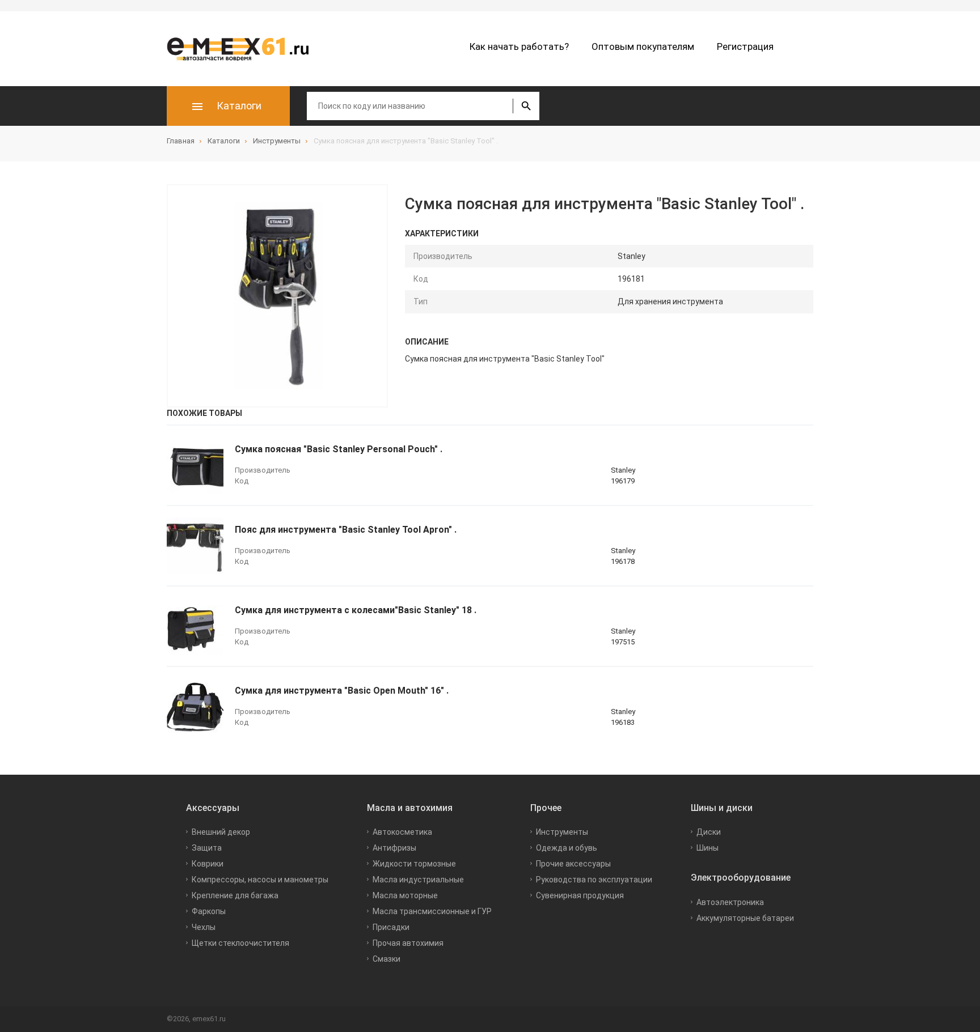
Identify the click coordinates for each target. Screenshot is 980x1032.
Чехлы (204, 927)
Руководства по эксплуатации (594, 879)
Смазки (386, 958)
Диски (708, 831)
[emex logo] (243, 49)
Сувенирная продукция (580, 895)
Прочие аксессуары (573, 863)
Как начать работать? (519, 46)
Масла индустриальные (418, 879)
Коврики (207, 863)
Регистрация (745, 46)
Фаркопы (209, 911)
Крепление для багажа (235, 895)
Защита (207, 847)
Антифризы (394, 847)
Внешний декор (221, 831)
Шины (707, 847)
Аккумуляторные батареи (745, 918)
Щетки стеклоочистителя (240, 943)
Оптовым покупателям (643, 46)
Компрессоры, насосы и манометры (260, 879)
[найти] (526, 106)
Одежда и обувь (566, 847)
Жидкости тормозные (414, 863)
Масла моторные (405, 895)
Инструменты (562, 831)
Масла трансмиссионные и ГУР (432, 911)
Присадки (391, 927)
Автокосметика (402, 831)
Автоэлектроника (730, 902)
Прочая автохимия (408, 943)
